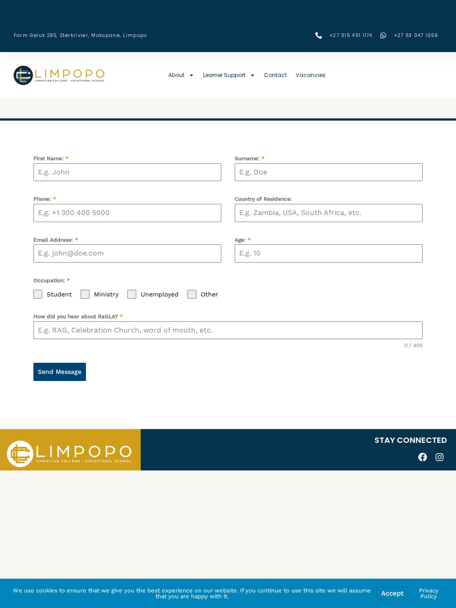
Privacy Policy (429, 593)
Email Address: (55, 240)
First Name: (51, 158)
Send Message (59, 371)
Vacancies (311, 75)
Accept (392, 593)
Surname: (250, 158)
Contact (275, 75)
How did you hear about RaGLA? (78, 316)
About (176, 75)
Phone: (44, 199)
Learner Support (224, 75)
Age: (243, 240)
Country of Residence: (263, 199)
